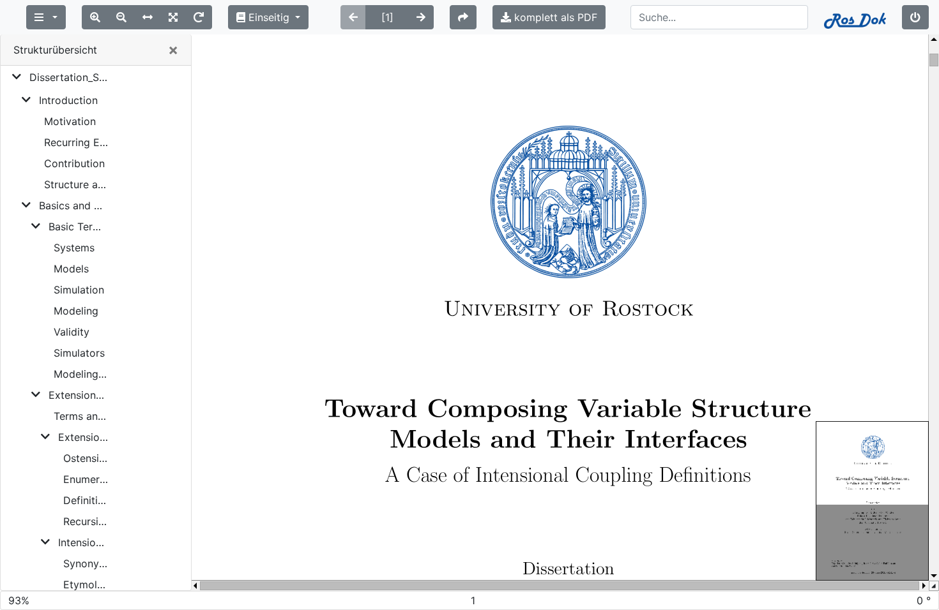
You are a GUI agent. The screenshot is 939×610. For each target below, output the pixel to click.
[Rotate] (198, 17)
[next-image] (421, 17)
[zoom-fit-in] (173, 17)
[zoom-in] (95, 17)
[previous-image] (353, 17)
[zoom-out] (121, 17)
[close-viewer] (915, 17)
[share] (463, 17)
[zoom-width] (147, 17)
